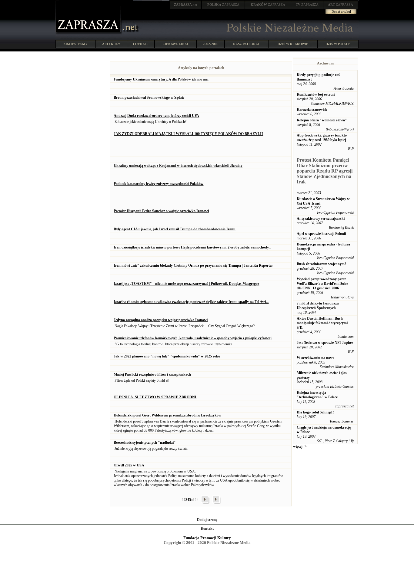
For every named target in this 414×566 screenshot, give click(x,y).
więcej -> (300, 446)
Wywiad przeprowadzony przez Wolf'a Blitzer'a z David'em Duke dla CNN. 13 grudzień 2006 (322, 283)
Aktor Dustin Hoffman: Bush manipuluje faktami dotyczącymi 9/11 (322, 323)
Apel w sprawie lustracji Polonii (321, 234)
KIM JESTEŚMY (75, 44)
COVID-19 (141, 44)
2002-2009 (211, 44)
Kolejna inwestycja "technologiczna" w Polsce (317, 394)
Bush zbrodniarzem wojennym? (321, 264)
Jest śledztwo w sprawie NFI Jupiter (325, 343)
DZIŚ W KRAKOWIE (293, 44)
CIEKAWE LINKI (175, 44)
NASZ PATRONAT (246, 44)
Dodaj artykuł (341, 11)
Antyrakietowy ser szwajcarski (321, 218)
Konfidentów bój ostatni (316, 94)
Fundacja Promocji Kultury (207, 537)
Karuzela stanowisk (312, 109)
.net (185, 4)
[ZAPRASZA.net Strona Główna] (88, 33)
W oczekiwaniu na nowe (315, 358)
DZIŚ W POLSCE (338, 44)
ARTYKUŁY (111, 44)
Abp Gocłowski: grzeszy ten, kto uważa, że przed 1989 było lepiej (322, 137)
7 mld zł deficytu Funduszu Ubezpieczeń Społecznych (318, 305)
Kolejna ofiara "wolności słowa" (322, 120)
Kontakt (207, 528)
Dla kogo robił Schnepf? (315, 412)
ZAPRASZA (223, 4)
